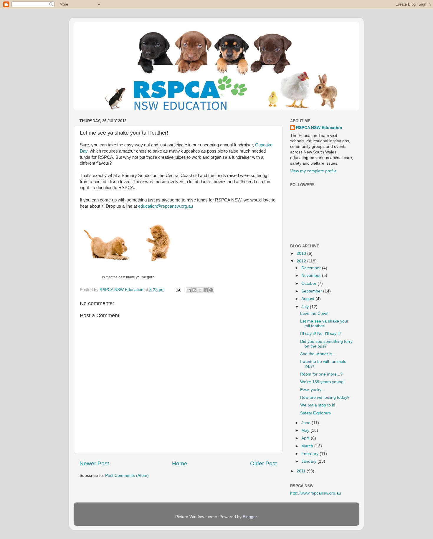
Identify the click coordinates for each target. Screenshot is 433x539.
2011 (302, 471)
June (306, 423)
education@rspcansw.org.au (165, 206)
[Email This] (189, 290)
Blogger (250, 517)
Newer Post (94, 463)
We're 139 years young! (322, 382)
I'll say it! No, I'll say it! (320, 333)
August (308, 299)
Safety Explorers (315, 413)
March (307, 446)
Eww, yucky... (312, 390)
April (306, 438)
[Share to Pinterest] (211, 290)
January (309, 461)
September (312, 291)
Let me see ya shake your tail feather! (324, 323)
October (309, 283)
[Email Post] (178, 289)
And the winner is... (318, 354)
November (311, 275)
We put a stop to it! (317, 405)
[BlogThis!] (194, 290)
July (305, 307)
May (305, 430)
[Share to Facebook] (206, 290)
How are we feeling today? (325, 397)
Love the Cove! (314, 313)
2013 (302, 253)
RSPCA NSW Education (319, 127)
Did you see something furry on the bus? (326, 343)
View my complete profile (313, 171)
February (310, 454)
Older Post (263, 463)
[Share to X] (200, 290)
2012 (302, 261)
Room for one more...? (321, 374)
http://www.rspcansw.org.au (315, 493)
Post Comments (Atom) (127, 475)
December (311, 268)
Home (179, 463)
